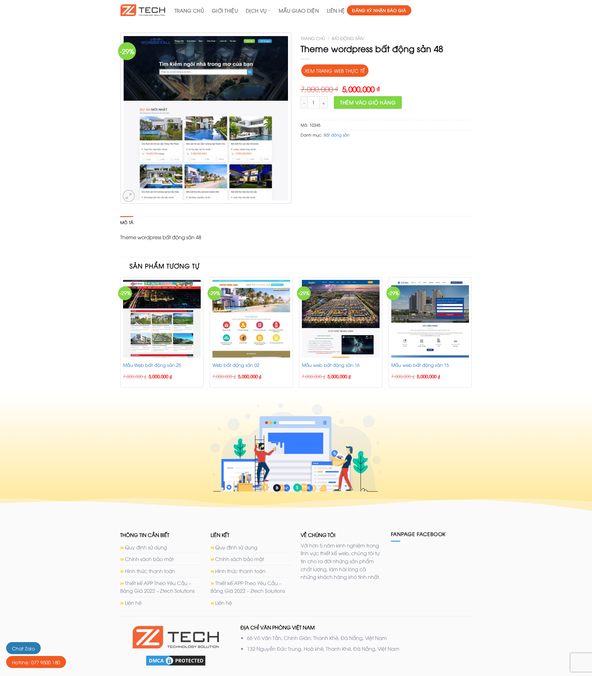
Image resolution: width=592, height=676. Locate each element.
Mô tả (126, 222)
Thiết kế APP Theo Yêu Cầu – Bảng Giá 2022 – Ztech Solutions (157, 587)
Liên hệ (336, 10)
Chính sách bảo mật (149, 558)
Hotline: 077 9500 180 (36, 662)
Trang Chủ (189, 10)
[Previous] (120, 335)
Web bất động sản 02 (235, 365)
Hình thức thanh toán (150, 570)
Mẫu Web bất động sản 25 (152, 365)
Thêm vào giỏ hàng (368, 102)
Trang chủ (313, 38)
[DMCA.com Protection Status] (176, 659)
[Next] (471, 335)
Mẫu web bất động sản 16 (331, 365)
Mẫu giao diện (299, 10)
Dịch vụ (256, 10)
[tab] (126, 222)
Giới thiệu (225, 10)
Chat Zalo (23, 648)
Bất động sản (348, 38)
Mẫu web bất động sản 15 (420, 365)
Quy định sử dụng (146, 547)
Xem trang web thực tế (335, 70)
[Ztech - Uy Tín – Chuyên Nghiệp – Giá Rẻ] (142, 10)
